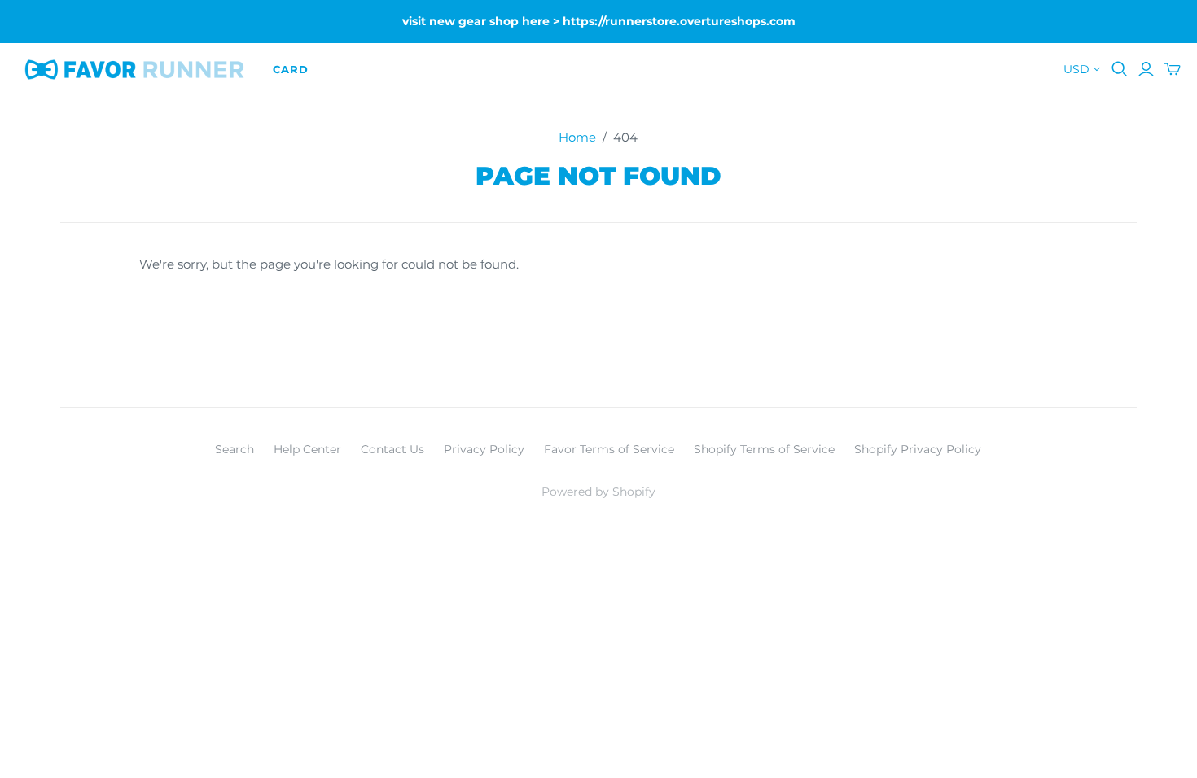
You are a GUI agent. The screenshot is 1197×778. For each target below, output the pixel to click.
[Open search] (1120, 69)
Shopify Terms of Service (764, 449)
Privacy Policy (484, 449)
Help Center (307, 449)
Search (234, 449)
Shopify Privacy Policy (917, 449)
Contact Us (392, 449)
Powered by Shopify (599, 491)
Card (291, 69)
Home (577, 137)
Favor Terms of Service (609, 449)
